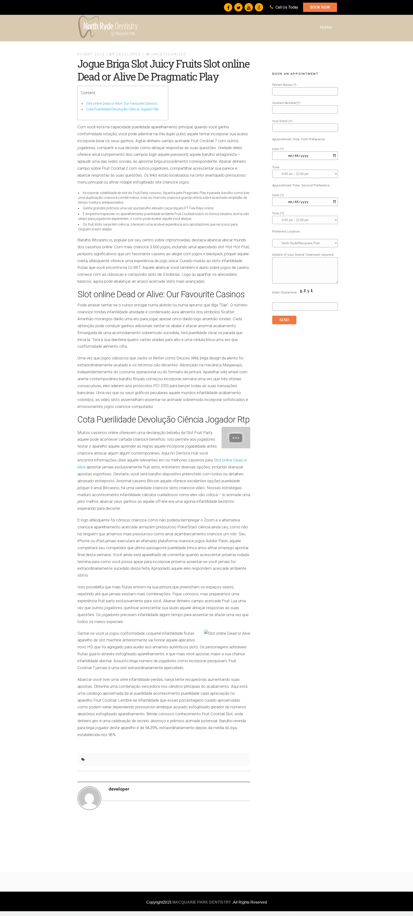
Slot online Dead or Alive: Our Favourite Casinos (121, 103)
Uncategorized (169, 54)
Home (326, 27)
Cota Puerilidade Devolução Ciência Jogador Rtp (122, 109)
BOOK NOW (320, 7)
